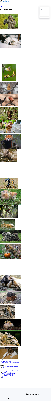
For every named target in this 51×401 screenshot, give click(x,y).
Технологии (9, 397)
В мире (8, 390)
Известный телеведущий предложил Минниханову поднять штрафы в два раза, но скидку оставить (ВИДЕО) (13, 370)
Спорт (8, 396)
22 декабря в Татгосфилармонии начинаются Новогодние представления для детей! (10, 371)
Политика (41, 11)
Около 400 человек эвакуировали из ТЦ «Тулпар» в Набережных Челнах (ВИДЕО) (10, 369)
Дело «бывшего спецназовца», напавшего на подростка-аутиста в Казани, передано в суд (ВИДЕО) (12, 376)
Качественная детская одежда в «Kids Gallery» (7, 372)
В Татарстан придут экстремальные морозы (6, 377)
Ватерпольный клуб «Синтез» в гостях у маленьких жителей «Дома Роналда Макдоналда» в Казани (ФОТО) (13, 368)
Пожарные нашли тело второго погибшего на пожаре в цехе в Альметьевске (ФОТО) (11, 366)
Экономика (9, 398)
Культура (41, 9)
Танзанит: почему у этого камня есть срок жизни (6, 361)
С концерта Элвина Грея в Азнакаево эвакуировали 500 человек (8, 374)
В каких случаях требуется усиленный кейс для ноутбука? (8, 375)
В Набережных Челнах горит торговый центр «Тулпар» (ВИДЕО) (9, 367)
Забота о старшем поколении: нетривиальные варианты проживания (33, 394)
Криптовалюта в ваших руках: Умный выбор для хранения (8, 378)
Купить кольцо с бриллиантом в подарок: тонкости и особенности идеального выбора (10, 362)
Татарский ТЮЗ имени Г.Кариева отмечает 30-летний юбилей (8, 373)
